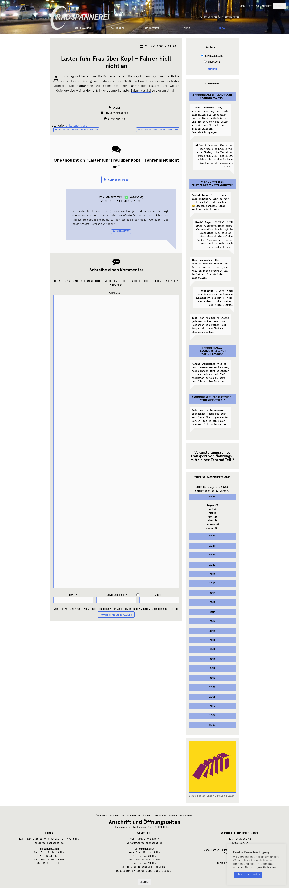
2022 (212, 564)
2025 (212, 536)
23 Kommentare (210, 182)
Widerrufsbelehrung (181, 815)
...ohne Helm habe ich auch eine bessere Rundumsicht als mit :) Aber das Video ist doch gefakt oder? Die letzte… (214, 298)
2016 (212, 621)
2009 (212, 687)
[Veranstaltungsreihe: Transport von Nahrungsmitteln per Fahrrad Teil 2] (212, 456)
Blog (221, 28)
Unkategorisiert (116, 113)
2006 (212, 715)
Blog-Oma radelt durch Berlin (78, 130)
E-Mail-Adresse (116, 595)
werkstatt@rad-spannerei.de (144, 843)
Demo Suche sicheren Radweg (216, 96)
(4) (212, 509)
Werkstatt (152, 28)
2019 (212, 593)
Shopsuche (214, 61)
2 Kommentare (201, 94)
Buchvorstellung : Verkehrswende (213, 352)
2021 (212, 574)
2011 (212, 668)
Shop (187, 28)
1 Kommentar (116, 118)
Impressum (159, 815)
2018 (212, 602)
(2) (212, 516)
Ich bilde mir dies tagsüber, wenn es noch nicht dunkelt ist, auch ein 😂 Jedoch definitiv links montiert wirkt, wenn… (210, 202)
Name (73, 595)
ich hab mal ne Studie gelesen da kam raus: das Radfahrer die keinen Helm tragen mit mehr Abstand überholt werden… (210, 325)
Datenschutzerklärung (136, 815)
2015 (212, 630)
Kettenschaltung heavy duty (156, 130)
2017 (212, 611)
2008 (212, 696)
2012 (212, 659)
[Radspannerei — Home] (144, 11)
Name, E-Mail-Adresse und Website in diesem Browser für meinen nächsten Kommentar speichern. (116, 609)
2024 (212, 545)
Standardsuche (214, 56)
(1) (212, 505)
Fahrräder (118, 28)
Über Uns (253, 6)
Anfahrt (267, 6)
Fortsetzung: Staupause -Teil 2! (216, 399)
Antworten (123, 231)
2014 (212, 640)
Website (159, 595)
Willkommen (83, 28)
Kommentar (116, 293)
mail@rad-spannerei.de (49, 843)
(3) (212, 524)
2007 (212, 706)
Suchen (212, 69)
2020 (212, 583)
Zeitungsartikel (141, 90)
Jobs (242, 6)
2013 (212, 649)
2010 (212, 678)
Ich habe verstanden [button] (248, 874)
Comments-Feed (118, 179)
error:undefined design (154, 871)
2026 (212, 497)
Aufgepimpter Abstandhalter (212, 185)
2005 (212, 725)
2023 (212, 555)
